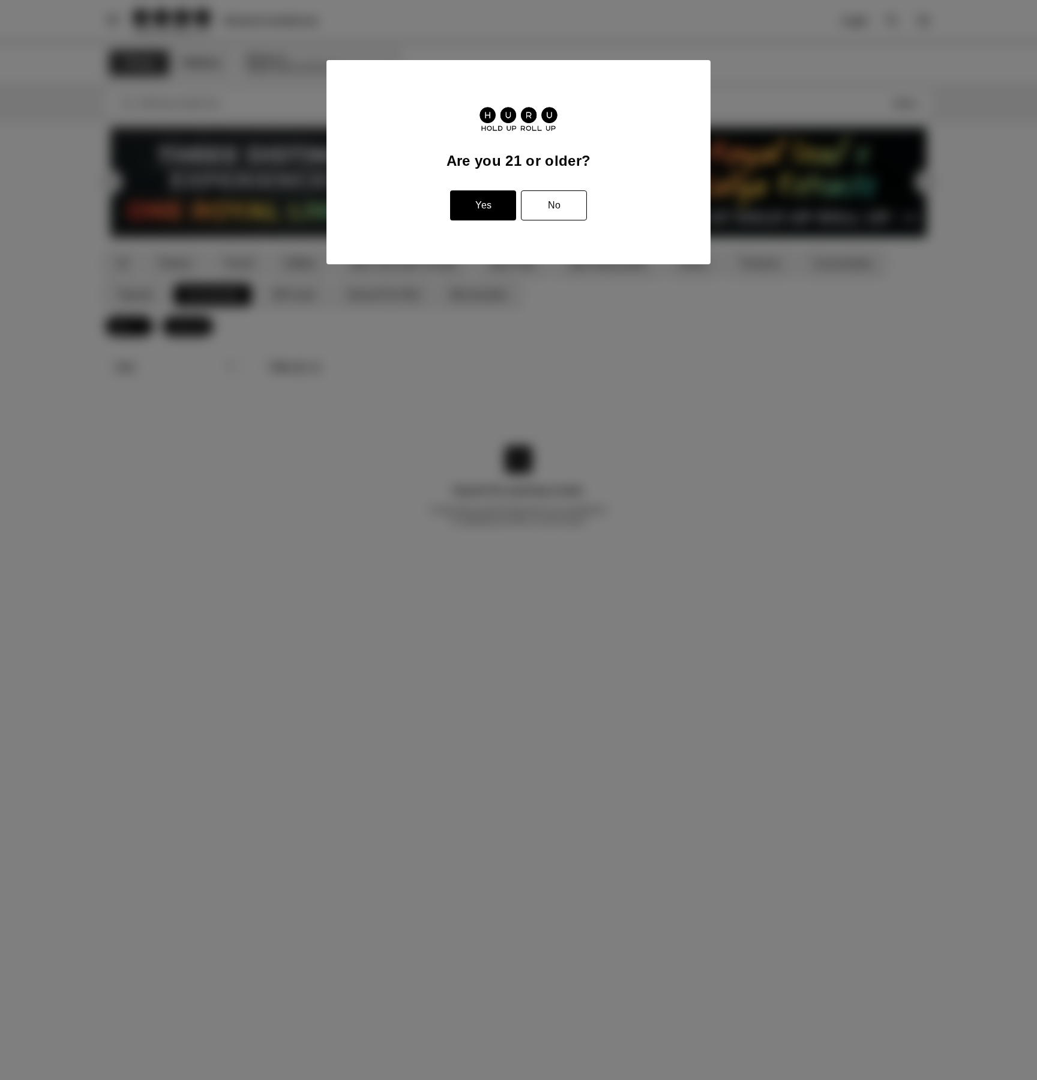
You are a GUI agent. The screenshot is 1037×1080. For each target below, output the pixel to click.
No (554, 205)
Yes (483, 205)
